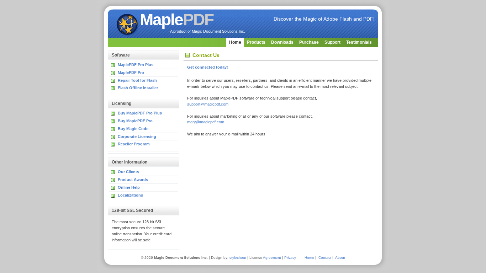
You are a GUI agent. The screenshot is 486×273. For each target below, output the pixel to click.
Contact (324, 257)
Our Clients (128, 172)
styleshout (237, 257)
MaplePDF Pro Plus (135, 65)
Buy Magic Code (133, 129)
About (340, 257)
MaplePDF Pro (131, 72)
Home (235, 42)
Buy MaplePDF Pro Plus (140, 113)
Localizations (130, 195)
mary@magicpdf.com (205, 122)
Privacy (290, 257)
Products (256, 42)
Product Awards (133, 179)
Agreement (272, 257)
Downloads (282, 42)
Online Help (129, 187)
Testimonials (359, 42)
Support (332, 42)
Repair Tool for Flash (137, 80)
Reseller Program (134, 144)
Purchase (309, 42)
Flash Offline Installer (138, 88)
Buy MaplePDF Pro (135, 121)
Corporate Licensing (137, 136)
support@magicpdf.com (207, 104)
